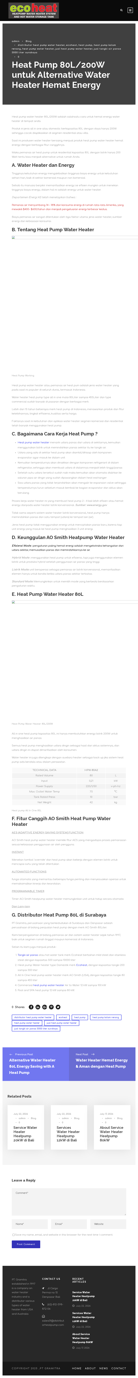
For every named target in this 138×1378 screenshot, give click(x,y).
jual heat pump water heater (73, 49)
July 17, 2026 (106, 1114)
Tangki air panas (28, 955)
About (90, 1368)
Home (77, 1368)
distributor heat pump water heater (41, 45)
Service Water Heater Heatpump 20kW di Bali (25, 1133)
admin (16, 41)
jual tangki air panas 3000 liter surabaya (36, 1029)
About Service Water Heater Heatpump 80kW (111, 1133)
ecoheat (71, 45)
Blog (29, 41)
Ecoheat (81, 965)
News (103, 1368)
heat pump (85, 45)
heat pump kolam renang (106, 1017)
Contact (118, 1368)
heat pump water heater (38, 49)
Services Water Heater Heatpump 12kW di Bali (68, 1133)
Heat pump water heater (33, 442)
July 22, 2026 (20, 1114)
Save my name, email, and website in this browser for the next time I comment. (64, 1234)
